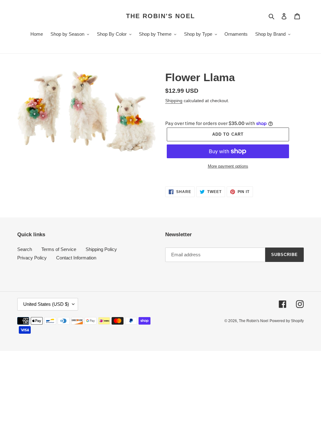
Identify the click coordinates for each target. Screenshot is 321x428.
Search (24, 249)
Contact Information (76, 257)
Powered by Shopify (287, 321)
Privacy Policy (32, 257)
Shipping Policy (101, 249)
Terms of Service (58, 249)
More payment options (228, 166)
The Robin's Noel (160, 16)
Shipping (173, 100)
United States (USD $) (46, 304)
